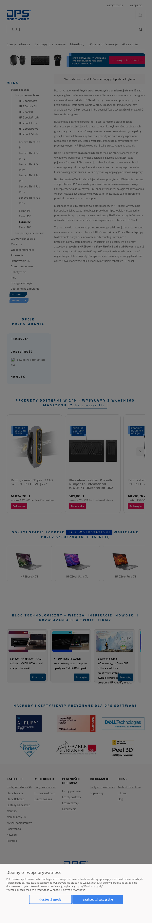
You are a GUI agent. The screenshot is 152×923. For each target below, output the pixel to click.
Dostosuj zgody (50, 899)
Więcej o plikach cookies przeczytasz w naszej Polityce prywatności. (46, 889)
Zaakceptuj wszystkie (98, 899)
